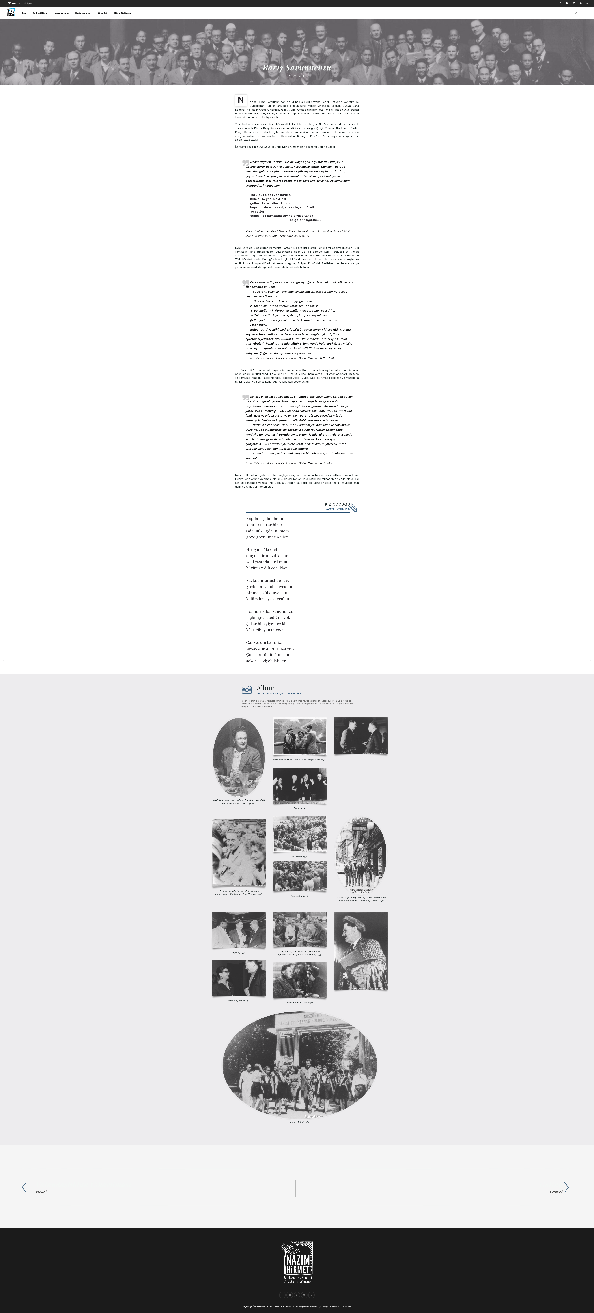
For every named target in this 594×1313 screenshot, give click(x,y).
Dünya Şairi (102, 13)
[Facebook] (560, 3)
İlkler (24, 13)
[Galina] (591, 660)
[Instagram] (567, 3)
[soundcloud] (587, 3)
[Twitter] (573, 3)
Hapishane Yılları (83, 13)
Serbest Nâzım (40, 13)
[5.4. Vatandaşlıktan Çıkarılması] (141, 1187)
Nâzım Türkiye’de (122, 13)
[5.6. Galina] (449, 1187)
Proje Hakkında (331, 1306)
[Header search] (576, 13)
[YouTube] (580, 3)
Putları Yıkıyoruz (61, 13)
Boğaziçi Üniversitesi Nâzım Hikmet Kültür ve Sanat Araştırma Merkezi (280, 1306)
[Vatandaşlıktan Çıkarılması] (2, 660)
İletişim (347, 1306)
